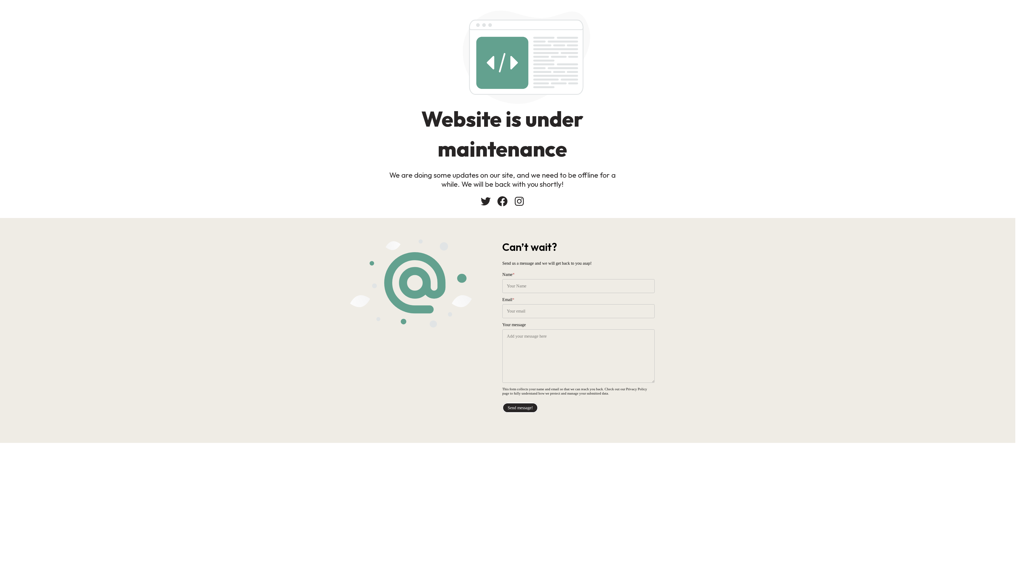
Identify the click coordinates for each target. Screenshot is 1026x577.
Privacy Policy (636, 389)
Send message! (520, 408)
